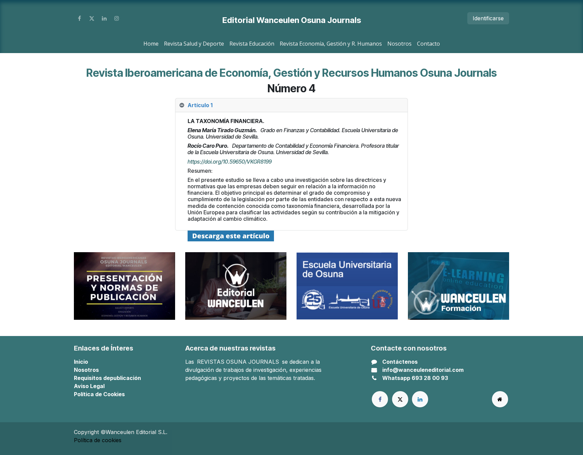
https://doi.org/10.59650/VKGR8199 (230, 161)
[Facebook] (79, 18)
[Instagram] (116, 18)
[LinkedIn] (104, 18)
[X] (91, 18)
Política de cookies (97, 440)
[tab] (291, 105)
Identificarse (488, 18)
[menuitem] (151, 43)
